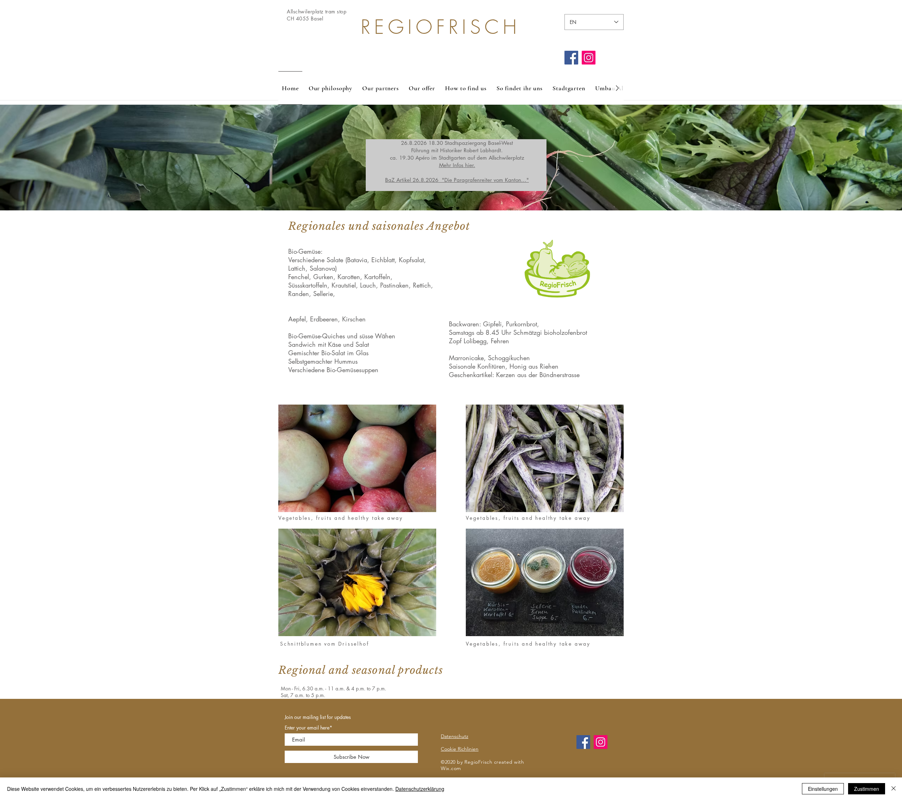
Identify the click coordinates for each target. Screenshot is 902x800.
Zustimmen (866, 788)
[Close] (893, 788)
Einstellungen (823, 788)
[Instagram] (588, 57)
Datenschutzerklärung (419, 788)
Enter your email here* (308, 727)
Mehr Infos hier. (457, 165)
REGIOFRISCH (440, 27)
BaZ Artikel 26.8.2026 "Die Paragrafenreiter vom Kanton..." (457, 180)
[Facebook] (571, 57)
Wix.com (451, 768)
